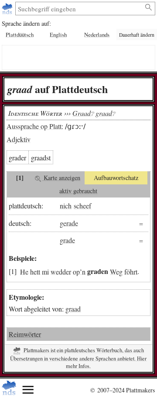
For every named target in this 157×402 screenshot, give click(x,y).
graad (73, 308)
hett (35, 271)
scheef (82, 205)
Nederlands (96, 34)
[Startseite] (8, 8)
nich (66, 205)
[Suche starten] (149, 7)
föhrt (130, 271)
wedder (61, 271)
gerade (69, 223)
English (58, 34)
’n (82, 271)
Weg (116, 271)
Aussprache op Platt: (35, 126)
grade (67, 240)
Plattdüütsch (20, 34)
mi (45, 271)
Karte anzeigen (61, 177)
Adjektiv (19, 139)
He (24, 271)
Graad (81, 113)
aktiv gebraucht (78, 191)
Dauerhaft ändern (136, 34)
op (76, 271)
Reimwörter (25, 334)
